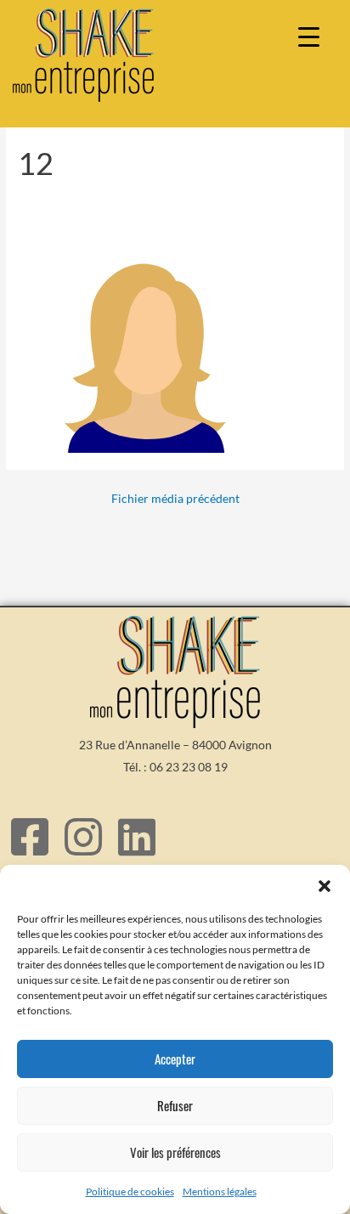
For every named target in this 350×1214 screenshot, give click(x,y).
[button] (324, 886)
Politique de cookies (130, 1191)
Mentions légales (220, 1191)
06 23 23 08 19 (189, 766)
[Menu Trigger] (308, 36)
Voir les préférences (175, 1152)
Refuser (175, 1105)
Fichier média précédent (175, 499)
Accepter (175, 1058)
